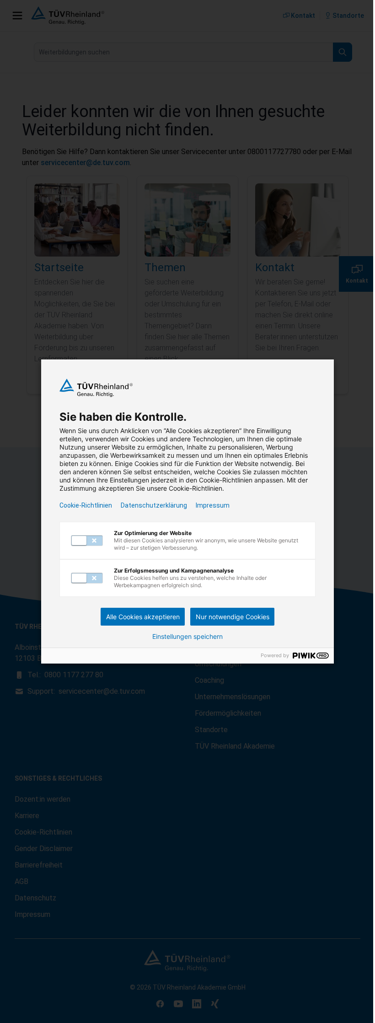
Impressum (213, 505)
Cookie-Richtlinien (85, 505)
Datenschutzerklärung (154, 505)
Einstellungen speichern (187, 636)
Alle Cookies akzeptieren (143, 617)
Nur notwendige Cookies (232, 617)
